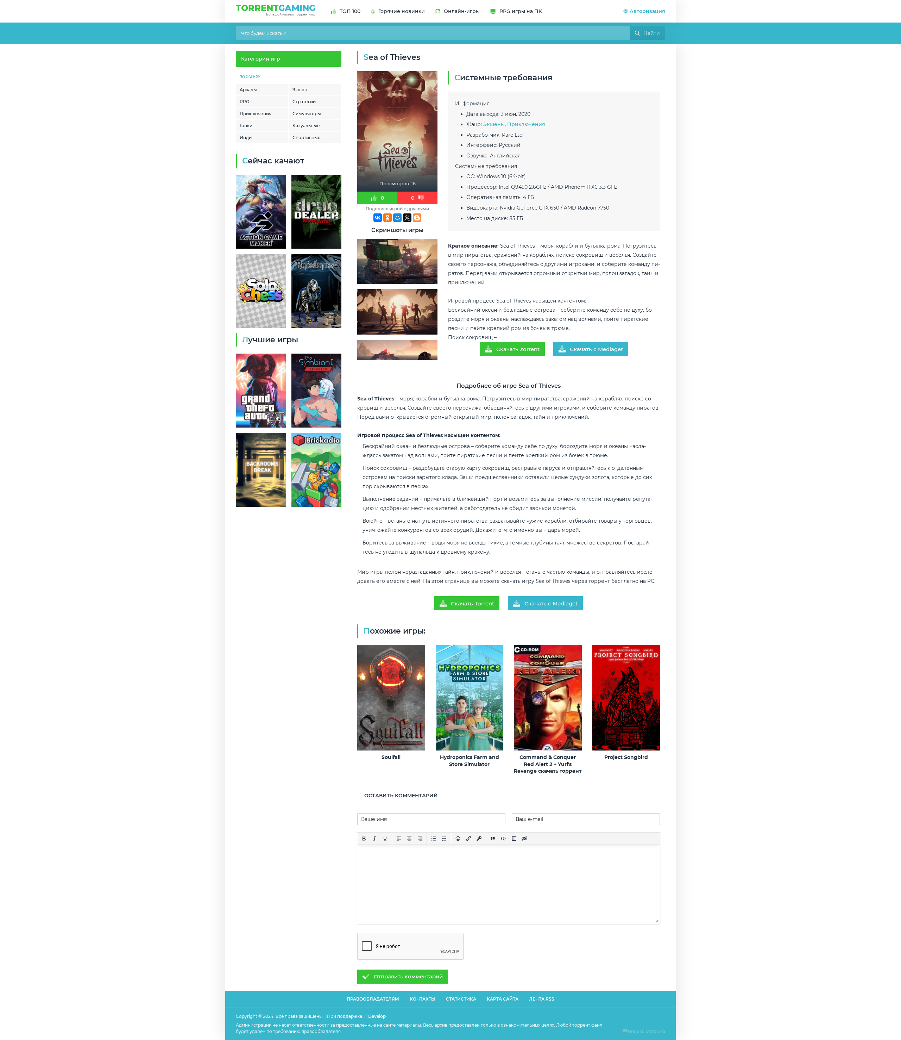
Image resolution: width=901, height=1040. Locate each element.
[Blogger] (417, 217)
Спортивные (306, 137)
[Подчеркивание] (385, 838)
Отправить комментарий (408, 976)
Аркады (248, 89)
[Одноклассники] (387, 217)
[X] (407, 217)
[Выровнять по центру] (409, 838)
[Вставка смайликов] (458, 838)
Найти (651, 33)
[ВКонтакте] (377, 217)
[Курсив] (374, 838)
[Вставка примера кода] (503, 838)
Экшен (299, 89)
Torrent (275, 9)
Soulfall (391, 757)
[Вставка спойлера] (514, 838)
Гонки (246, 125)
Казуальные (306, 125)
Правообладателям (373, 999)
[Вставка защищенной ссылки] (479, 838)
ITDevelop (375, 1016)
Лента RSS (541, 999)
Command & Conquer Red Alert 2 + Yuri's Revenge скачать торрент (547, 764)
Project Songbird (626, 757)
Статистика (461, 999)
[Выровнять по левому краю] (398, 838)
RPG (244, 101)
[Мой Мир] (397, 217)
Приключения (255, 113)
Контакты (422, 999)
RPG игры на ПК (520, 11)
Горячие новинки (401, 11)
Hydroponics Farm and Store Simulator (469, 760)
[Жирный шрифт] (364, 838)
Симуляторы (306, 113)
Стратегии (304, 101)
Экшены (494, 124)
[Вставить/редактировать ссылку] (468, 838)
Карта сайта (502, 999)
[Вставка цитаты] (492, 838)
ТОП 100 (350, 11)
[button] (644, 11)
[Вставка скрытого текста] (524, 838)
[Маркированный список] (433, 838)
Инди (246, 137)
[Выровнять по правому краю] (420, 838)
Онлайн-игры (462, 11)
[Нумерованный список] (444, 838)
